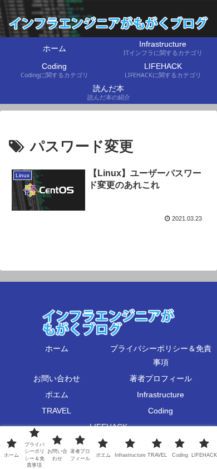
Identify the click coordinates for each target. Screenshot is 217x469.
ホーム (56, 348)
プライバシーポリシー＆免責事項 (160, 355)
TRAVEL (56, 410)
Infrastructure (160, 394)
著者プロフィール (161, 378)
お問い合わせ (56, 378)
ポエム (56, 394)
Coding (160, 410)
